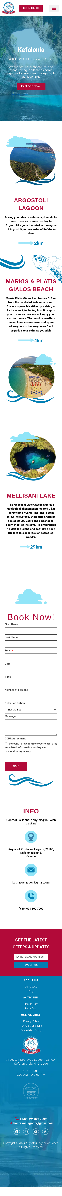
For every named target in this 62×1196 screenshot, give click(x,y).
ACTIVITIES (31, 997)
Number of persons (16, 690)
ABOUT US (31, 980)
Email (8, 650)
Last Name (11, 637)
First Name (11, 624)
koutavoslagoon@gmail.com (31, 882)
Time (8, 677)
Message (10, 716)
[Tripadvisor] (45, 1131)
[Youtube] (36, 1131)
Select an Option (15, 703)
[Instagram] (26, 1131)
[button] (54, 8)
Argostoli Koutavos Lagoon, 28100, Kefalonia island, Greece (31, 853)
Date (7, 664)
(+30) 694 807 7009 (31, 908)
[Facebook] (17, 1131)
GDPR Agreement (15, 738)
